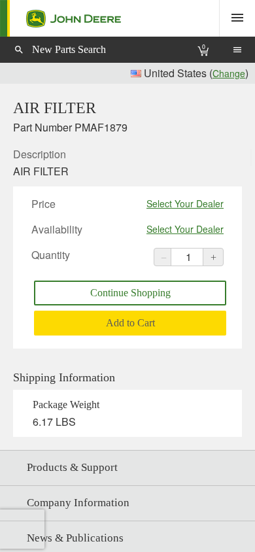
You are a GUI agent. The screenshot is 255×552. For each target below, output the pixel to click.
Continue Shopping (130, 292)
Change (228, 73)
